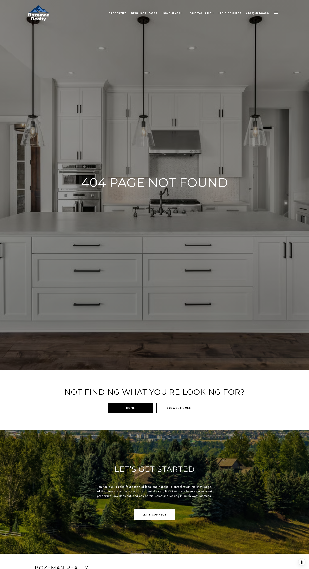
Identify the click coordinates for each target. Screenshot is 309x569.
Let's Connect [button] (155, 514)
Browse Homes (178, 408)
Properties (118, 13)
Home (130, 408)
